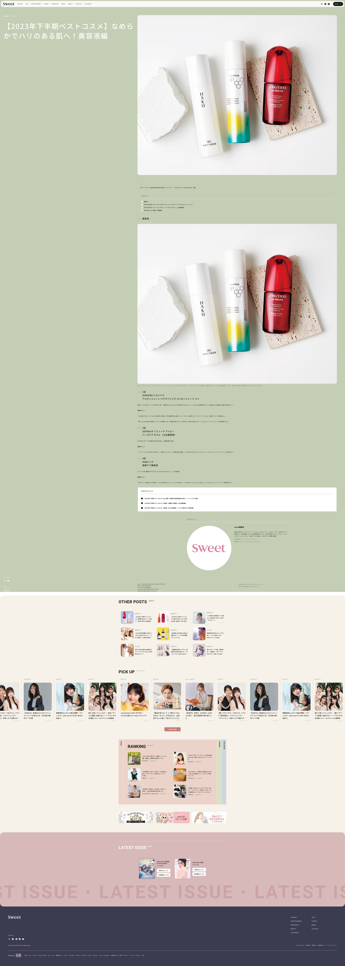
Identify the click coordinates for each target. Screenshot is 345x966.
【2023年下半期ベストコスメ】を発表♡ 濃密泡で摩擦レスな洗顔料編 (165, 503)
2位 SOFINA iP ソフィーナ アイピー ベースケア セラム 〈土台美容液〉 (164, 207)
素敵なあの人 (59, 955)
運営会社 (314, 945)
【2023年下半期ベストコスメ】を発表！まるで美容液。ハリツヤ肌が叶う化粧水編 (168, 508)
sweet (49, 955)
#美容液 (7, 590)
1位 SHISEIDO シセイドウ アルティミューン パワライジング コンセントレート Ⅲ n (168, 204)
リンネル (65, 955)
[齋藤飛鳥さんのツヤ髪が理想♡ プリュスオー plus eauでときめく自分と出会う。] (199, 700)
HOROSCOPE (55, 4)
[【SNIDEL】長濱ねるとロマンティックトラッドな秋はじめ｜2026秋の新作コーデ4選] (167, 700)
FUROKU (46, 4)
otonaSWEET (88, 4)
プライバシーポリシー (332, 945)
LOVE (27, 4)
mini (53, 955)
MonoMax (95, 955)
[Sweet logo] (9, 4)
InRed (34, 955)
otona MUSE (84, 955)
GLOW (90, 955)
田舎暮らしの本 (114, 955)
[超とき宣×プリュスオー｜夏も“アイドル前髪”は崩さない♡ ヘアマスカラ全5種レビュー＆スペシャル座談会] (232, 700)
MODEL (63, 4)
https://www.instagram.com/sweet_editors (250, 541)
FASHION (20, 4)
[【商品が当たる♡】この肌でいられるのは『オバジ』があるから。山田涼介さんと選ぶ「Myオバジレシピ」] (70, 700)
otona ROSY (71, 955)
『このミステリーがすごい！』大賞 (136, 955)
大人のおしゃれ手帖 (41, 955)
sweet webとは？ (300, 945)
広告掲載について (321, 945)
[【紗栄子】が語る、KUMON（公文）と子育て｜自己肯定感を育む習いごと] (102, 700)
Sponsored (221, 622)
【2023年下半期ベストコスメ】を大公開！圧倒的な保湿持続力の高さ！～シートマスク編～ (171, 498)
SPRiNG (77, 955)
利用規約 (308, 945)
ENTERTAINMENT (36, 4)
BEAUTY (70, 4)
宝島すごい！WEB (123, 955)
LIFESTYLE (79, 4)
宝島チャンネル (28, 955)
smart (100, 955)
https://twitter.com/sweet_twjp (250, 539)
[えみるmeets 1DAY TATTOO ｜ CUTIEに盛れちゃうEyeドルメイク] (38, 700)
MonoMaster (106, 955)
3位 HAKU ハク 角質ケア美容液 (153, 210)
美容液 (146, 202)
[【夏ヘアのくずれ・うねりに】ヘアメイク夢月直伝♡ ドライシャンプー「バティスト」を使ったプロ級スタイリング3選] (135, 700)
